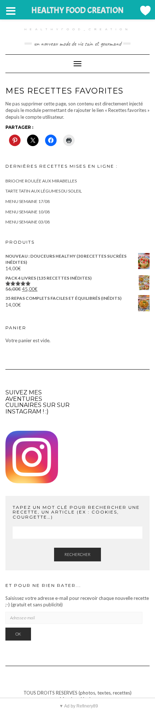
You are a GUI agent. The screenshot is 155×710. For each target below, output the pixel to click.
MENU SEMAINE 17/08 (27, 201)
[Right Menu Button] (145, 10)
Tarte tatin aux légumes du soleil (43, 191)
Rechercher (77, 554)
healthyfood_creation (78, 29)
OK (18, 634)
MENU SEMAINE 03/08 (27, 222)
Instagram (23, 411)
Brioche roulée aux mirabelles (41, 181)
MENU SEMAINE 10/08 (27, 211)
